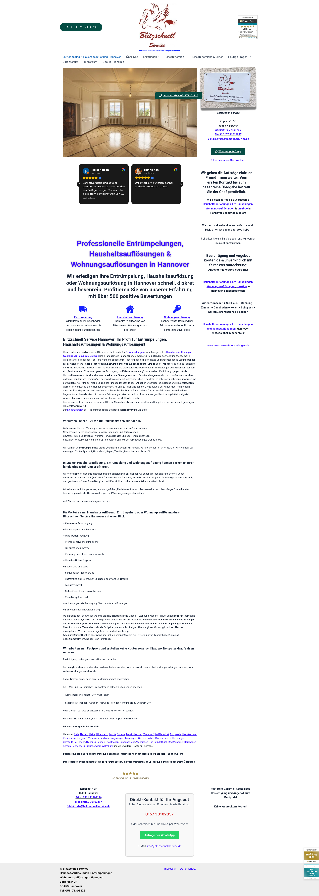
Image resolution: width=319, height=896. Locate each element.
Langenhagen (117, 738)
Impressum (90, 61)
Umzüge (242, 208)
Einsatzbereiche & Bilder (207, 56)
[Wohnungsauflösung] (177, 309)
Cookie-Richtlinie (113, 61)
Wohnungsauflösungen (220, 208)
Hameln (84, 734)
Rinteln (159, 738)
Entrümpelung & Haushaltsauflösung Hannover (91, 56)
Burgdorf (82, 738)
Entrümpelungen (242, 282)
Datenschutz (70, 61)
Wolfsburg (107, 746)
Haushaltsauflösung (130, 317)
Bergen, (67, 746)
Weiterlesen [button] (89, 198)
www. (210, 345)
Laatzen (104, 738)
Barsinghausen (134, 734)
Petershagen (189, 742)
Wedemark (93, 738)
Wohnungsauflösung (177, 317)
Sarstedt (68, 742)
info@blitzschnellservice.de (164, 846)
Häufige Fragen (237, 56)
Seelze (167, 738)
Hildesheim (102, 734)
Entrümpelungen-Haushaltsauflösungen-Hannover (159, 50)
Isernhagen (131, 738)
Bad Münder (174, 742)
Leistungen (150, 56)
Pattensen (79, 742)
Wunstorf (148, 734)
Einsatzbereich (174, 56)
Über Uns (132, 56)
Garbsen (142, 738)
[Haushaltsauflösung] (130, 309)
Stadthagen (112, 742)
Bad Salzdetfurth (158, 742)
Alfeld (151, 738)
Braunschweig (93, 746)
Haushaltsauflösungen (217, 204)
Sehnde (101, 742)
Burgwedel (175, 734)
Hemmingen (178, 738)
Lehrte (112, 734)
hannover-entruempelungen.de (231, 345)
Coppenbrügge (127, 742)
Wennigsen (142, 742)
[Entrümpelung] (83, 309)
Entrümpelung (83, 317)
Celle (76, 734)
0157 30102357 (159, 814)
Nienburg (91, 742)
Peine (92, 734)
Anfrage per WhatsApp (159, 835)
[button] (81, 27)
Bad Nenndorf (162, 734)
